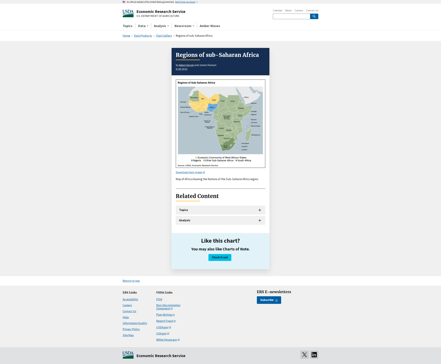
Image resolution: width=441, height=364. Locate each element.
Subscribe (267, 300)
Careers (299, 10)
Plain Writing (164, 315)
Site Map (128, 335)
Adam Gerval (186, 65)
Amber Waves (210, 26)
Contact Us (312, 10)
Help (126, 317)
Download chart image (189, 172)
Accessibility (130, 299)
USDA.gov (162, 327)
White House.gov (166, 340)
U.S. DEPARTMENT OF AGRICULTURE (157, 16)
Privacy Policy (131, 329)
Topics (127, 26)
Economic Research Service (160, 11)
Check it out (220, 257)
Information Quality (135, 323)
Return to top (131, 281)
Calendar (277, 10)
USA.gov (161, 333)
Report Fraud (164, 321)
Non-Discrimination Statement (168, 306)
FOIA (159, 299)
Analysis (184, 220)
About (288, 10)
